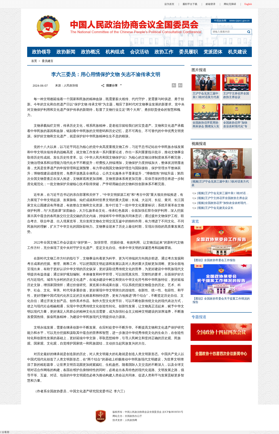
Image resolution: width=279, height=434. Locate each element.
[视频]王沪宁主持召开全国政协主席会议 (222, 198)
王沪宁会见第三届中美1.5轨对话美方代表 (206, 95)
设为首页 (169, 4)
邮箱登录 (210, 4)
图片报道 (199, 70)
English (248, 4)
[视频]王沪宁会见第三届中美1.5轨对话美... (224, 193)
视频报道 (199, 144)
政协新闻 (66, 51)
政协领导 (41, 51)
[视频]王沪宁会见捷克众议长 (215, 207)
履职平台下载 (190, 4)
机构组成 (115, 51)
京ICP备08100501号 (172, 412)
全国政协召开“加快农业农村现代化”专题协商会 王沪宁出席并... (236, 124)
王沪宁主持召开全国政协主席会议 (236, 95)
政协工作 (164, 51)
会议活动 (139, 51)
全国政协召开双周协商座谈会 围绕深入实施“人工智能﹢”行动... (206, 124)
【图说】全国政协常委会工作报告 (214, 260)
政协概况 (90, 51)
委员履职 (188, 51)
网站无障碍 (230, 4)
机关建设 (237, 51)
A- (174, 85)
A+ (180, 85)
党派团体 (213, 51)
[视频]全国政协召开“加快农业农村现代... (223, 203)
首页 (34, 61)
